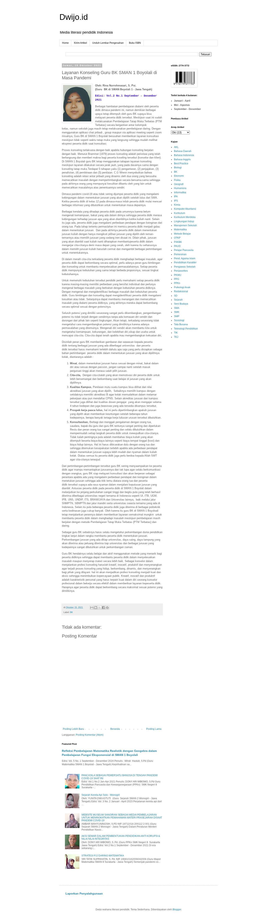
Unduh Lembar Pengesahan (108, 42)
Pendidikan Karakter (185, 262)
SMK (176, 312)
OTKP (177, 237)
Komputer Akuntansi (185, 208)
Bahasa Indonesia (184, 155)
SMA (176, 308)
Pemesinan (180, 254)
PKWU (177, 275)
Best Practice (181, 163)
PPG (176, 279)
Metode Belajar (182, 233)
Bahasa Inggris (182, 159)
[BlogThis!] (96, 608)
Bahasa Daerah (182, 151)
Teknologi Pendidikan (186, 328)
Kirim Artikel (80, 42)
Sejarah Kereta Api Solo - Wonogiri (101, 795)
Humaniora (180, 188)
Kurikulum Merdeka (184, 217)
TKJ (176, 337)
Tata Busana (181, 324)
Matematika (180, 229)
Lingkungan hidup (184, 221)
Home (65, 42)
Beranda (115, 729)
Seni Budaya (181, 303)
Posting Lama (153, 729)
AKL (176, 147)
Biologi (178, 167)
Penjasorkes (181, 270)
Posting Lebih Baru (73, 729)
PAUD (177, 246)
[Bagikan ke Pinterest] (107, 608)
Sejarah (178, 299)
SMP (176, 316)
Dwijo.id (73, 17)
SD (175, 295)
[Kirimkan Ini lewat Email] (92, 608)
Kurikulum (179, 213)
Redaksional (181, 291)
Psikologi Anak (182, 287)
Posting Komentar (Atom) (89, 734)
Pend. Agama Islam (184, 258)
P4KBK (178, 242)
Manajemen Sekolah (185, 225)
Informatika (180, 192)
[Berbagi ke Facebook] (103, 608)
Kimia (177, 204)
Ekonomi (179, 175)
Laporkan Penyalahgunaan (84, 893)
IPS (176, 200)
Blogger (177, 909)
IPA (176, 196)
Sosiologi (179, 320)
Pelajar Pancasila (183, 250)
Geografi (179, 184)
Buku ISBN (135, 42)
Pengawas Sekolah (184, 266)
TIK (176, 332)
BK (71, 612)
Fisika (177, 180)
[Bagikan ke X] (100, 608)
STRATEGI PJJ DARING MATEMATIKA (103, 855)
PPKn (177, 283)
